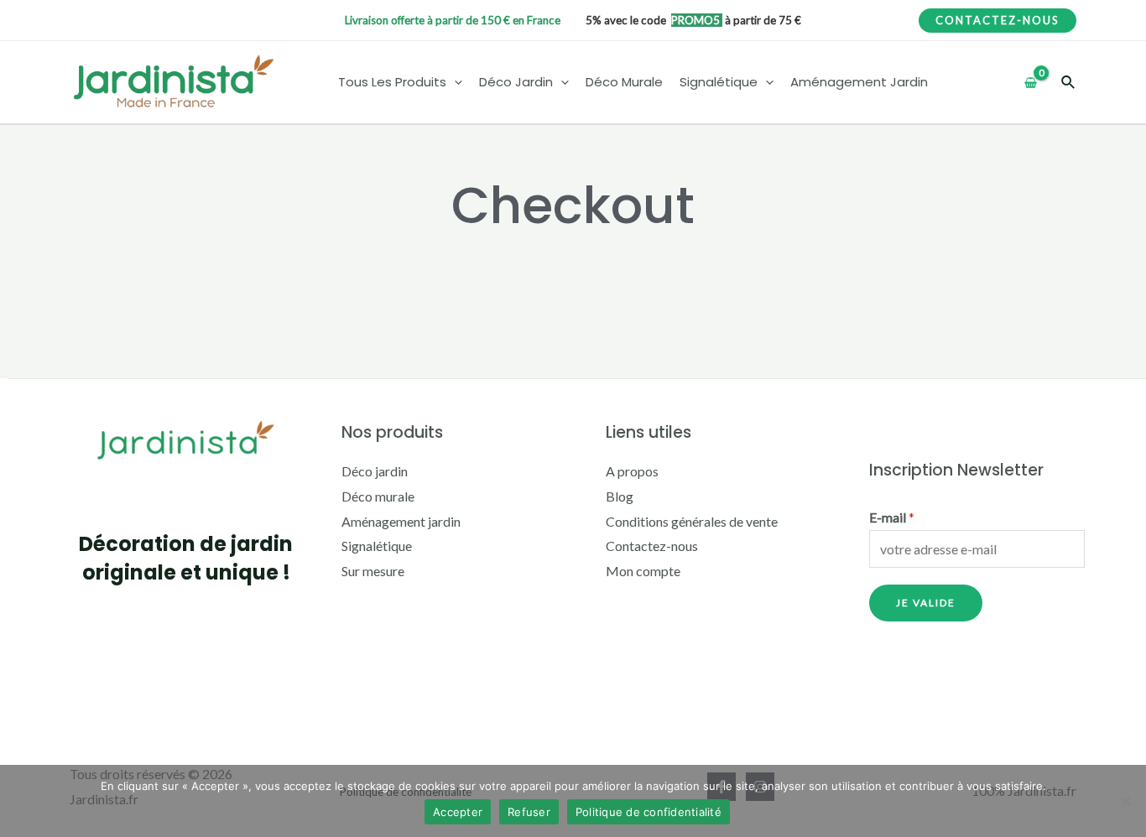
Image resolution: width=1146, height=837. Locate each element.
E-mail (891, 517)
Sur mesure (372, 571)
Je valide (926, 602)
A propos (632, 471)
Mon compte (643, 571)
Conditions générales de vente (692, 521)
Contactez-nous (652, 546)
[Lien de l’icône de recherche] (1068, 82)
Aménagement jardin (401, 521)
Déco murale (377, 496)
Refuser (529, 812)
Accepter (457, 812)
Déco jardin (374, 471)
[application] (454, 82)
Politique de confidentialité (648, 812)
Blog (619, 496)
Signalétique (376, 546)
